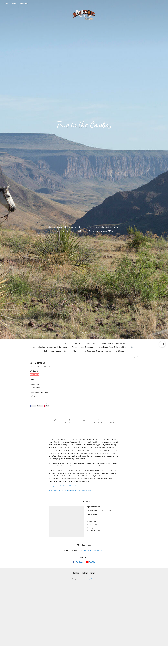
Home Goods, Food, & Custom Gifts (112, 347)
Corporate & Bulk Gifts (73, 343)
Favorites (84, 423)
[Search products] (162, 344)
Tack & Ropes (92, 343)
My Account (55, 423)
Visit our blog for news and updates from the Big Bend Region (70, 490)
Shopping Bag (98, 423)
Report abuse (92, 579)
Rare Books (47, 366)
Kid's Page (76, 351)
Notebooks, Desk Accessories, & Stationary (50, 347)
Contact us (24, 3)
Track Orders (69, 423)
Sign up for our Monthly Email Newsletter (63, 486)
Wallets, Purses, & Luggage (82, 347)
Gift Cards (120, 351)
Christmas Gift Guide (51, 343)
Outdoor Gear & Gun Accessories (98, 351)
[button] (36, 396)
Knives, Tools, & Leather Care (55, 351)
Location (14, 3)
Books (133, 347)
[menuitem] (134, 357)
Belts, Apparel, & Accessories (113, 343)
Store (6, 3)
